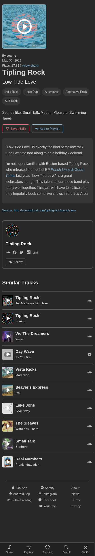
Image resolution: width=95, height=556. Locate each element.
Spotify (49, 488)
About (75, 488)
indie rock (12, 91)
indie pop (32, 91)
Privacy (75, 506)
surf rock (11, 100)
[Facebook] (15, 253)
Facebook (50, 500)
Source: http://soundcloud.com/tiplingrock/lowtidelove (39, 210)
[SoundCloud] (8, 253)
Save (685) (18, 128)
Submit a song (21, 500)
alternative (52, 91)
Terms (75, 500)
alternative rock (76, 91)
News (75, 494)
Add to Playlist (49, 128)
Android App (21, 494)
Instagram (50, 494)
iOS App (21, 488)
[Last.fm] (29, 253)
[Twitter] (21, 253)
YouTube (50, 506)
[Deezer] (35, 253)
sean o (11, 55)
